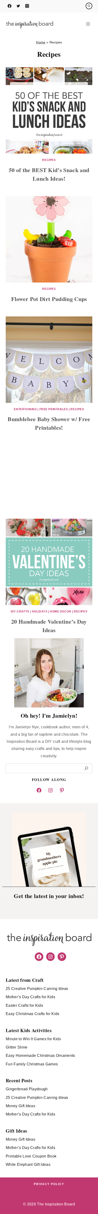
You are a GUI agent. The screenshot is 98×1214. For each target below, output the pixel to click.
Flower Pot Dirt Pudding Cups (49, 299)
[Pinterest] (58, 1192)
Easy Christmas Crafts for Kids (32, 1014)
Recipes (49, 160)
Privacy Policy (49, 1184)
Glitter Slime (16, 1047)
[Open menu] (87, 24)
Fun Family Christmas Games (32, 1064)
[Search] (86, 768)
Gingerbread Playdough (27, 1089)
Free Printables (53, 409)
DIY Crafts (20, 611)
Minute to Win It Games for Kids (33, 1039)
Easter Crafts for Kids (24, 1005)
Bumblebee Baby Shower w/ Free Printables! (49, 423)
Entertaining (25, 409)
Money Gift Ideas (20, 1106)
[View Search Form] (89, 6)
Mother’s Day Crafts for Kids (30, 997)
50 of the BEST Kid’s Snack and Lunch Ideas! (49, 174)
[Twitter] (18, 6)
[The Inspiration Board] (29, 24)
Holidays (40, 611)
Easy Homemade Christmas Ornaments (40, 1056)
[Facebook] (9, 6)
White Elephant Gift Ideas (28, 1164)
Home (40, 42)
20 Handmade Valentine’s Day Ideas (49, 625)
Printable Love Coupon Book (31, 1156)
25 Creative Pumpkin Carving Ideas (37, 989)
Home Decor (60, 611)
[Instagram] (27, 6)
